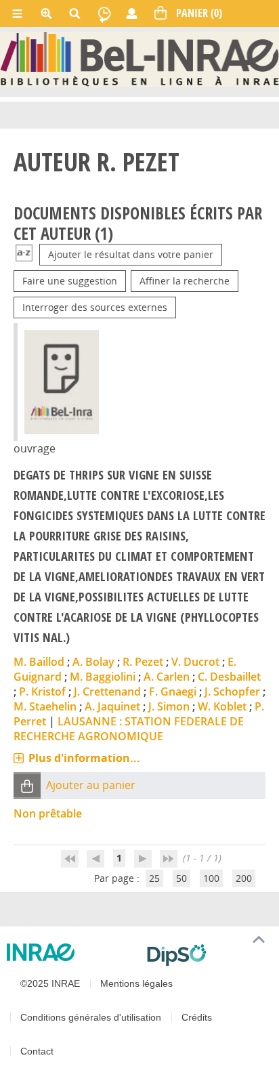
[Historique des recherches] (104, 13)
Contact (36, 1051)
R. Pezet (143, 661)
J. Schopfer (232, 691)
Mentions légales (136, 983)
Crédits (196, 1017)
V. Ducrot (195, 661)
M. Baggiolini (102, 676)
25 (154, 878)
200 (244, 878)
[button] (27, 786)
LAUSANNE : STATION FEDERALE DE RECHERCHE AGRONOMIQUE (129, 729)
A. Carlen (167, 676)
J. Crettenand (107, 691)
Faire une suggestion (69, 280)
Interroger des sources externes (94, 307)
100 (211, 878)
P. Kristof (42, 691)
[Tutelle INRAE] (71, 952)
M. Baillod (39, 661)
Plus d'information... (84, 757)
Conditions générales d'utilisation (90, 1017)
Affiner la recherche (185, 280)
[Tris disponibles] (24, 254)
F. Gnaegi (172, 691)
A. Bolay (93, 661)
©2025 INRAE (50, 983)
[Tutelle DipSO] (207, 954)
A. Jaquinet (112, 706)
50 (181, 878)
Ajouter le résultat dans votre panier (130, 254)
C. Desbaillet (229, 676)
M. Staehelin (45, 706)
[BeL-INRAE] (139, 57)
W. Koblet (222, 706)
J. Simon (169, 706)
